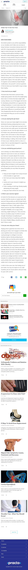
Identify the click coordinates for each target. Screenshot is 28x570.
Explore (7, 8)
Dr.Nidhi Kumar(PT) (9, 30)
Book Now (14, 339)
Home (3, 8)
